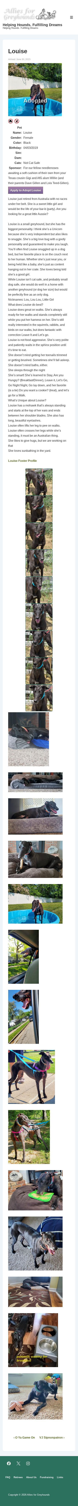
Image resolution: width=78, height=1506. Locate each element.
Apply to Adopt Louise (25, 190)
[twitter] (18, 1463)
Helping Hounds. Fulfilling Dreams (32, 25)
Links (60, 1477)
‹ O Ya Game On (24, 1437)
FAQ (7, 1477)
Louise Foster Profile (22, 460)
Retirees (18, 1477)
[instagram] (28, 1463)
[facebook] (8, 1463)
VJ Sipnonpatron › (51, 1437)
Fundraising (47, 1477)
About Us (31, 1477)
